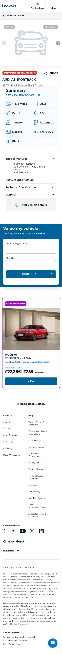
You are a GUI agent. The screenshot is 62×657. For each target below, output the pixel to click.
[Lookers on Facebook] (3, 531)
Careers (7, 428)
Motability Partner (36, 498)
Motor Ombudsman (12, 455)
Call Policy (7, 448)
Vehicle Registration (17, 243)
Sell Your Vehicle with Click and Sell (19, 637)
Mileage (10, 257)
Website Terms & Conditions (36, 423)
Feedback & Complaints (33, 455)
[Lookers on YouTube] (22, 531)
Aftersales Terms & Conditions (37, 515)
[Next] (58, 43)
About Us (7, 422)
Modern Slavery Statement (35, 477)
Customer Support (36, 447)
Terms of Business (36, 469)
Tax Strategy (34, 491)
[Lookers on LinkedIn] (41, 531)
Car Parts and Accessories (15, 640)
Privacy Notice (34, 462)
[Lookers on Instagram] (31, 531)
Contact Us (8, 442)
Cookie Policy (34, 440)
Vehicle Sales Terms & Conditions (37, 432)
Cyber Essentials (10, 435)
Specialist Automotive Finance (37, 506)
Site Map (32, 485)
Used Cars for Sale (11, 644)
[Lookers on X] (12, 531)
